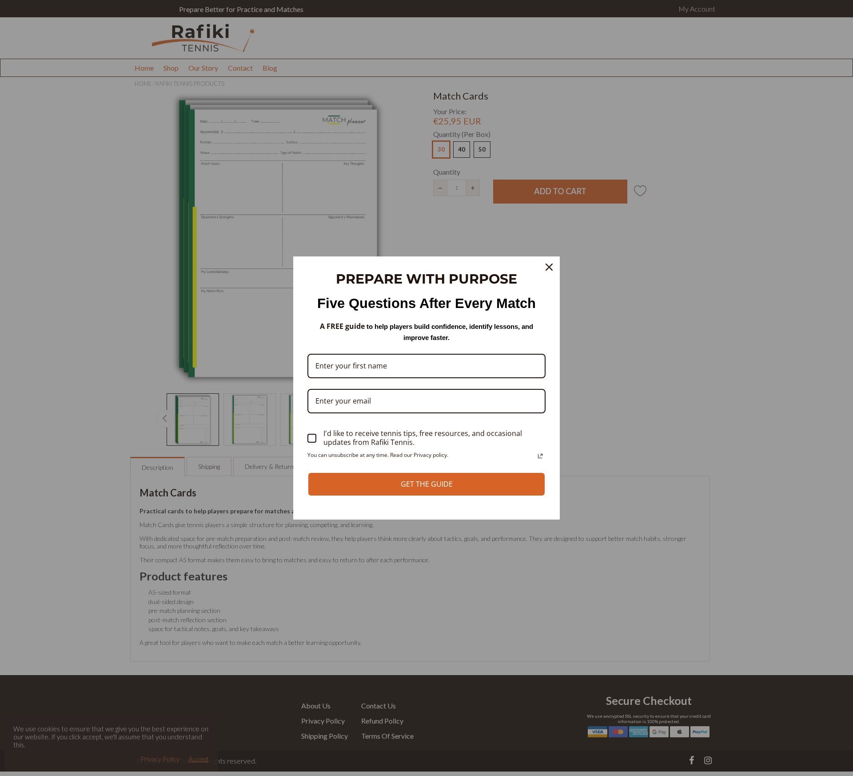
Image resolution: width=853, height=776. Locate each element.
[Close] (549, 267)
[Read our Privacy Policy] (540, 456)
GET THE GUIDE (427, 484)
